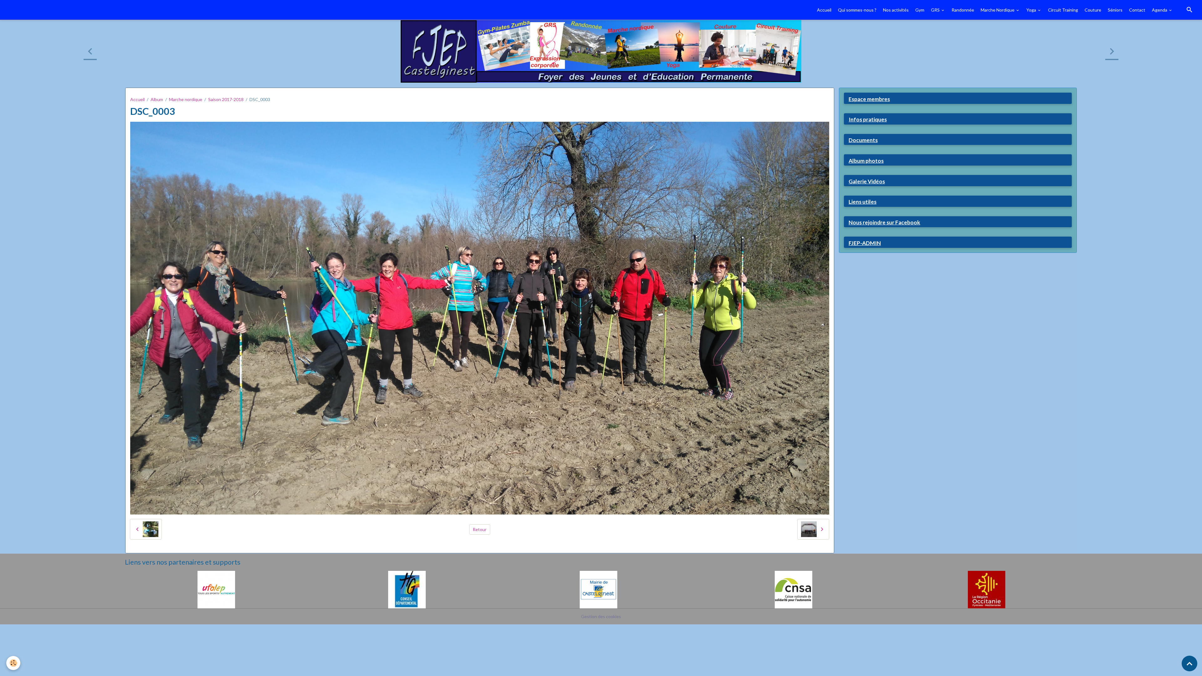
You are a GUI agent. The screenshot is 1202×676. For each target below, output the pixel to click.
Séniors (1115, 10)
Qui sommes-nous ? (857, 10)
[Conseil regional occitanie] (986, 589)
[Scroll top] (1189, 663)
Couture (1093, 10)
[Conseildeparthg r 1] (407, 589)
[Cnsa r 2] (793, 589)
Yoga (1031, 10)
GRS (936, 10)
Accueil (824, 10)
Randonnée (963, 10)
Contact (1137, 10)
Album (157, 99)
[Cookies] (13, 663)
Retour (479, 529)
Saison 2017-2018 (226, 99)
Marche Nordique (998, 10)
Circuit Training (1063, 10)
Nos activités (896, 10)
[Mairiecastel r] (598, 589)
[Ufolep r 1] (216, 589)
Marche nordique (185, 99)
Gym (919, 10)
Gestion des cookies (601, 616)
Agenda (1160, 10)
